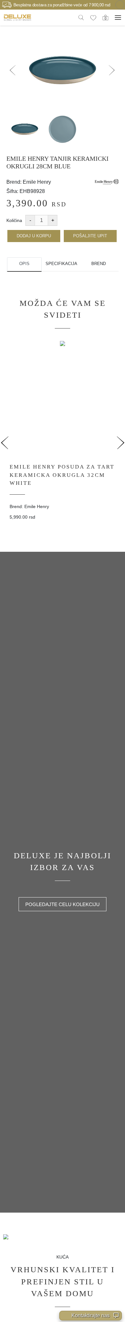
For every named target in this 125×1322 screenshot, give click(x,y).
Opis (24, 263)
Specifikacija (61, 263)
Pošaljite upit (90, 235)
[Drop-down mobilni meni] (118, 17)
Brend (98, 263)
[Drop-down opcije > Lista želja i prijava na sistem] (17, 17)
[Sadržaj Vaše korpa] (105, 17)
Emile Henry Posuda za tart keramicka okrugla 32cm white (62, 475)
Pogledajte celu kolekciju (62, 904)
